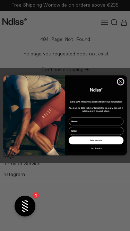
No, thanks (95, 148)
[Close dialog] (120, 82)
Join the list (95, 140)
